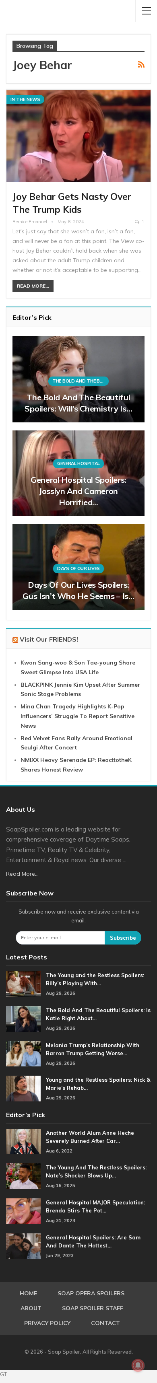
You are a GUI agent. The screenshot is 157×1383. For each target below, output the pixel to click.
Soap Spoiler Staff (92, 1308)
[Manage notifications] (138, 1365)
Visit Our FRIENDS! (49, 639)
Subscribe (123, 937)
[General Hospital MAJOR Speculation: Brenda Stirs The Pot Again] (23, 1211)
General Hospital (78, 463)
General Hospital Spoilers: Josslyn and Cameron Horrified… (78, 491)
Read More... (33, 286)
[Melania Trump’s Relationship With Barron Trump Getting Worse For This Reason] (23, 1054)
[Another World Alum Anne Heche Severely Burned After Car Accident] (23, 1142)
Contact (105, 1323)
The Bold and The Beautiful (80, 381)
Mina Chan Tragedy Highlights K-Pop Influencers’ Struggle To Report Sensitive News (77, 716)
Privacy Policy (47, 1323)
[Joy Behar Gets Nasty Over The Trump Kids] (78, 136)
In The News (25, 99)
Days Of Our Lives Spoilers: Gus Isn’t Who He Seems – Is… (78, 590)
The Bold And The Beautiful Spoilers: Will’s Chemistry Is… (78, 403)
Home (28, 1293)
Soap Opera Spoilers (91, 1293)
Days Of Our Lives (78, 568)
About (31, 1308)
